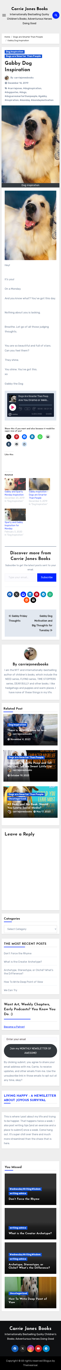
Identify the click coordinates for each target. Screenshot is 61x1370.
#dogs (22, 92)
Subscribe (47, 577)
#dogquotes (11, 92)
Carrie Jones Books (29, 9)
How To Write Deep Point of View (23, 981)
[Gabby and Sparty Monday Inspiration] (15, 484)
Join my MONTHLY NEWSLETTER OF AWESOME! (30, 1050)
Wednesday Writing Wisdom (25, 1189)
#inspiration (12, 100)
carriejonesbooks (24, 77)
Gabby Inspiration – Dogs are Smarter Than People (38, 494)
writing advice (18, 1193)
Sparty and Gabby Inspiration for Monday (14, 525)
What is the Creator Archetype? (23, 961)
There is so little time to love (26, 730)
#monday (25, 100)
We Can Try (10, 990)
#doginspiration (32, 88)
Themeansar (30, 1365)
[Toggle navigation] (4, 15)
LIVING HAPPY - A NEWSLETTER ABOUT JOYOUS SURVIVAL (30, 1098)
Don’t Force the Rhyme (17, 953)
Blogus (47, 1360)
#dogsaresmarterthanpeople (21, 96)
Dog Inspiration (14, 51)
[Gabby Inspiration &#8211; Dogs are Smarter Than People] (39, 484)
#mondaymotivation (42, 100)
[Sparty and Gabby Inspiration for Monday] (15, 515)
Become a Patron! (14, 1026)
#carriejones (15, 88)
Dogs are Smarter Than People (23, 56)
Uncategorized (17, 798)
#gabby (42, 96)
